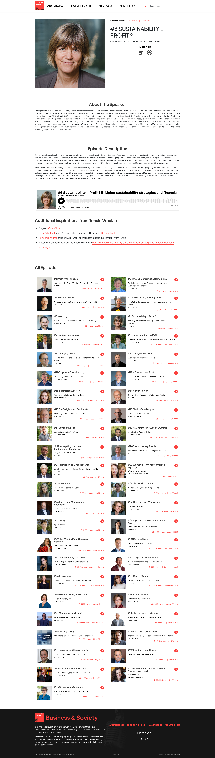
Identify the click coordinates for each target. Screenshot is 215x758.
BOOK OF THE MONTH (81, 6)
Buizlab (177, 754)
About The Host (128, 6)
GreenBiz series (56, 228)
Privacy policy (117, 754)
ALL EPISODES (105, 6)
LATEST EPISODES (55, 6)
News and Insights (48, 237)
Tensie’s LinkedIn (47, 232)
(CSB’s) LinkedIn (107, 232)
